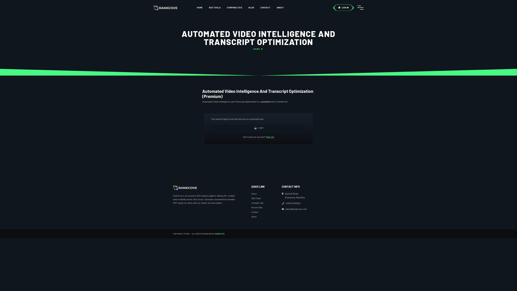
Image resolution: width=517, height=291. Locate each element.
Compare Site (234, 7)
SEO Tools (215, 7)
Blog (251, 7)
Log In (345, 7)
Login (260, 128)
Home (200, 7)
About (280, 7)
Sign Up (270, 137)
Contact (265, 7)
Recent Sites (257, 207)
